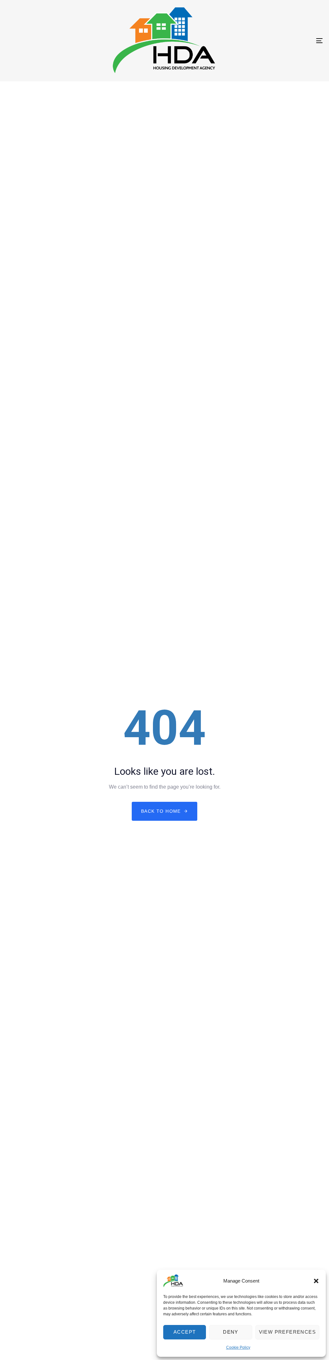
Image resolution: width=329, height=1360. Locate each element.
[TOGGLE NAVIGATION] (270, 40)
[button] (316, 1281)
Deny (230, 1332)
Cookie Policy (238, 1347)
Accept (184, 1332)
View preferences (287, 1332)
